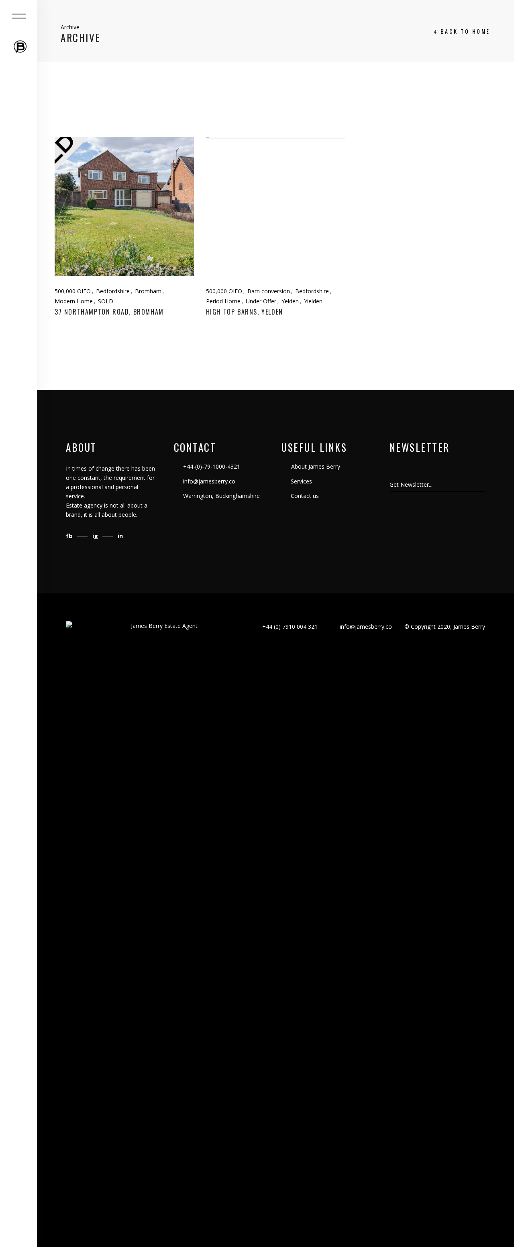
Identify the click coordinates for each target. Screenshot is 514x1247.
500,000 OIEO (73, 291)
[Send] (484, 484)
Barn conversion (268, 291)
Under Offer (261, 301)
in (120, 536)
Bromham (148, 291)
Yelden (290, 301)
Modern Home (74, 301)
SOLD (105, 301)
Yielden (313, 301)
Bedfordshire (113, 291)
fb (70, 536)
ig (96, 536)
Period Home (223, 301)
